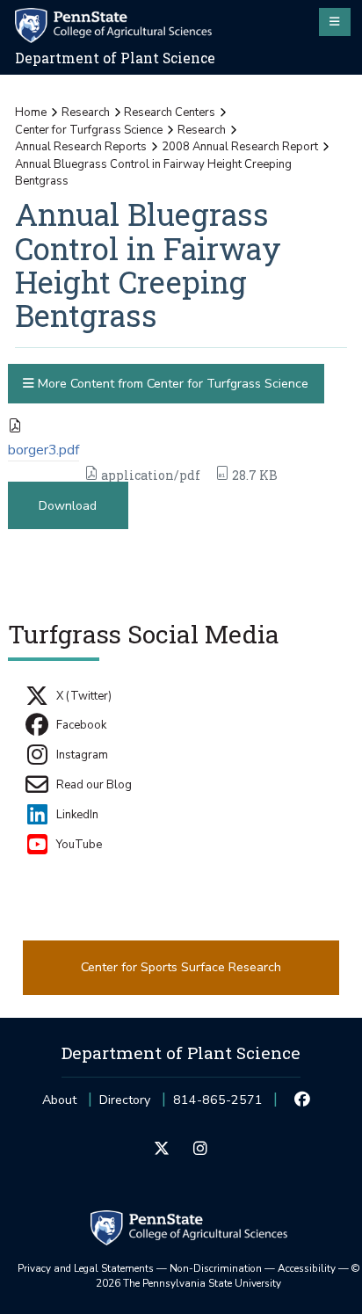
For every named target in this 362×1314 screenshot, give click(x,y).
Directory (124, 1100)
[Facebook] (303, 1100)
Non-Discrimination (216, 1268)
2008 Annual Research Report (240, 147)
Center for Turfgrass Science (89, 130)
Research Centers (169, 112)
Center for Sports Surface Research (181, 967)
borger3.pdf (43, 450)
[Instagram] (200, 1149)
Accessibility (307, 1268)
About (59, 1100)
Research (86, 112)
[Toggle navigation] (335, 22)
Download (68, 505)
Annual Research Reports (81, 147)
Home (31, 112)
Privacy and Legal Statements (86, 1268)
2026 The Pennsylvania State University (228, 1276)
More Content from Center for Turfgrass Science (171, 383)
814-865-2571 (218, 1105)
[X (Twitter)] (162, 1149)
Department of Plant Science (115, 58)
